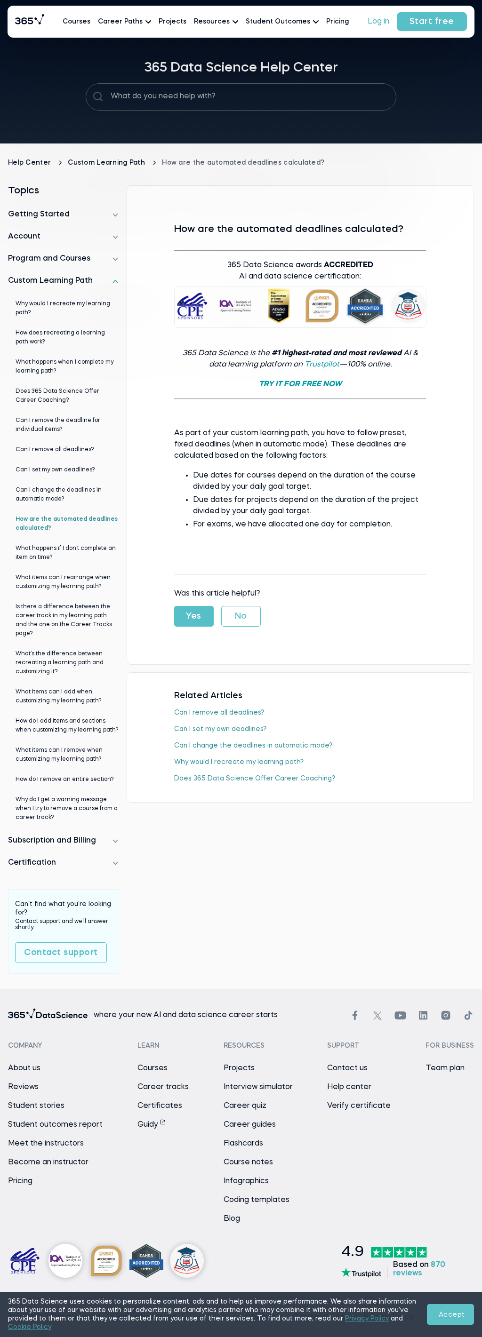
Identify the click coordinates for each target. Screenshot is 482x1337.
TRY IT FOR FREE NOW (300, 384)
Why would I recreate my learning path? (239, 762)
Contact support (61, 952)
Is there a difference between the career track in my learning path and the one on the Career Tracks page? (64, 620)
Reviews (23, 1087)
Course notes (248, 1162)
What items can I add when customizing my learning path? (59, 696)
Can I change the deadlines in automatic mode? (253, 745)
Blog (232, 1219)
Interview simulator (258, 1087)
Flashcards (243, 1143)
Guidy (148, 1125)
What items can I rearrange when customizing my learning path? (63, 582)
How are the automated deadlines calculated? (67, 524)
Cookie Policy (29, 1327)
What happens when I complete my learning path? (64, 366)
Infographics (246, 1181)
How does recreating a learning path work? (60, 337)
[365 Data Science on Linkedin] (423, 1015)
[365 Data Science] (29, 21)
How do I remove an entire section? (65, 779)
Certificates (159, 1106)
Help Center (30, 162)
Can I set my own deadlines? (220, 729)
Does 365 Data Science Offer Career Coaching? (254, 778)
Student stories (36, 1106)
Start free (432, 21)
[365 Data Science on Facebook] (355, 1015)
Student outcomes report (55, 1125)
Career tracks (163, 1087)
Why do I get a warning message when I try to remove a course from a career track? (67, 808)
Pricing (337, 21)
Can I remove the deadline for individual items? (58, 425)
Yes (193, 616)
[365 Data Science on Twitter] (377, 1015)
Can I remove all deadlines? (219, 712)
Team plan (445, 1068)
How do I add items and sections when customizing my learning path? (67, 725)
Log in (378, 21)
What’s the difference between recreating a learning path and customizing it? (60, 663)
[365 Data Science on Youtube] (400, 1015)
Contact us (347, 1068)
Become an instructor (48, 1162)
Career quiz (245, 1106)
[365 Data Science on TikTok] (468, 1015)
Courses (76, 21)
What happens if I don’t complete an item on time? (66, 553)
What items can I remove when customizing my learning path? (59, 755)
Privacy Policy (367, 1318)
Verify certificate (359, 1106)
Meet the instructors (46, 1143)
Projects (172, 21)
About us (24, 1068)
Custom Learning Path (107, 162)
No (241, 616)
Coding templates (256, 1200)
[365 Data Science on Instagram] (445, 1015)
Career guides (250, 1125)
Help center (349, 1087)
